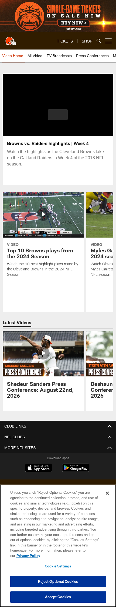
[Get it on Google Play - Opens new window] (75, 470)
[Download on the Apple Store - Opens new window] (38, 468)
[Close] (107, 498)
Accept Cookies (58, 597)
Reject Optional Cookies (58, 581)
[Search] (99, 41)
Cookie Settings (58, 566)
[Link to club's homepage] (10, 38)
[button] (58, 114)
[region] (58, 548)
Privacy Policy (70, 555)
